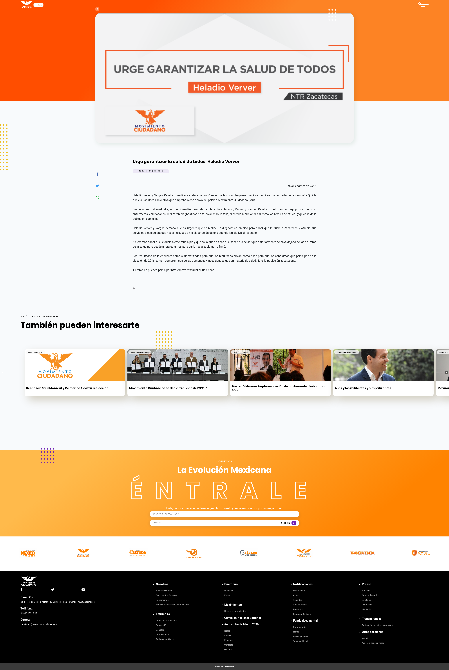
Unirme (285, 523)
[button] (446, 372)
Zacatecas (38, 5)
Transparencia (371, 618)
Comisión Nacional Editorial (242, 618)
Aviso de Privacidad (224, 666)
